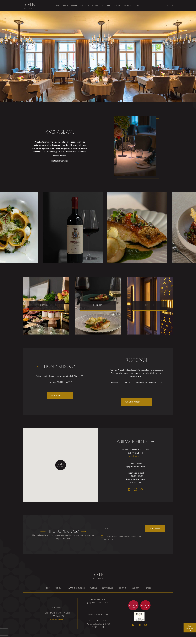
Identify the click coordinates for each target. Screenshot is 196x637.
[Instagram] (135, 489)
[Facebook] (129, 489)
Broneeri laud (189, 629)
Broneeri (127, 6)
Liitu (151, 529)
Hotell (137, 6)
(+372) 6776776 (135, 453)
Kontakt (117, 6)
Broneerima (56, 396)
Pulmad (95, 6)
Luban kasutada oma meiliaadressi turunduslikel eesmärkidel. (122, 538)
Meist (58, 6)
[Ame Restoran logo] (30, 6)
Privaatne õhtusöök (80, 6)
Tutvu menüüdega (132, 402)
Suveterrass (106, 6)
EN (172, 6)
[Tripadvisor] (145, 625)
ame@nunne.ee (135, 456)
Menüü (66, 6)
